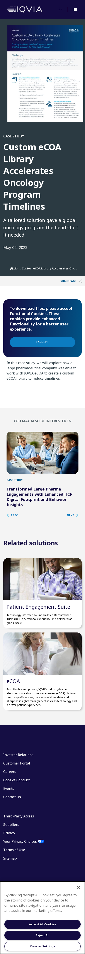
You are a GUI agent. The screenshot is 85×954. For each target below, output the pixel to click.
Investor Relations (18, 754)
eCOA (13, 681)
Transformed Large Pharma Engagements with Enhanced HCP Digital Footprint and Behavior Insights (40, 496)
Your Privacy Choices (20, 841)
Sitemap (10, 858)
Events (8, 788)
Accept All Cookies (42, 924)
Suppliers (11, 824)
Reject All (42, 935)
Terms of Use (14, 849)
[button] (14, 515)
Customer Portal (16, 763)
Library (18, 268)
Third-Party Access (18, 816)
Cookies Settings (42, 946)
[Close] (78, 887)
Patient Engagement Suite (38, 606)
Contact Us (12, 797)
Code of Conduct (16, 780)
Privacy (9, 833)
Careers (9, 771)
